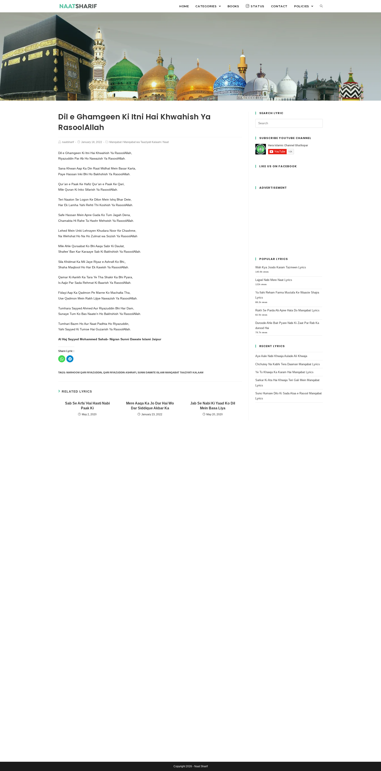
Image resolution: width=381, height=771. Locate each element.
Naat (166, 142)
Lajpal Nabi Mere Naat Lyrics (273, 280)
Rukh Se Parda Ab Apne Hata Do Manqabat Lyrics (287, 310)
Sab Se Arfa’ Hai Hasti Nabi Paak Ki (87, 405)
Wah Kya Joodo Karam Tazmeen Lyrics (280, 267)
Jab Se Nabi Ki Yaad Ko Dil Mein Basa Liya (212, 405)
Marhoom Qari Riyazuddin (84, 372)
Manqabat (115, 142)
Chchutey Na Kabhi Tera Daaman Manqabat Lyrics (287, 364)
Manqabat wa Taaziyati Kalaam (142, 142)
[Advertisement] (289, 221)
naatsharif (68, 142)
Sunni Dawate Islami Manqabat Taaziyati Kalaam (170, 372)
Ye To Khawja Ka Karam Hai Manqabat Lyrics (284, 372)
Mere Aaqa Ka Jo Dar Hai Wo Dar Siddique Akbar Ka (150, 405)
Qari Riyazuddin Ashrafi (119, 372)
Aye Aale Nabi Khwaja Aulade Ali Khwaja (281, 356)
